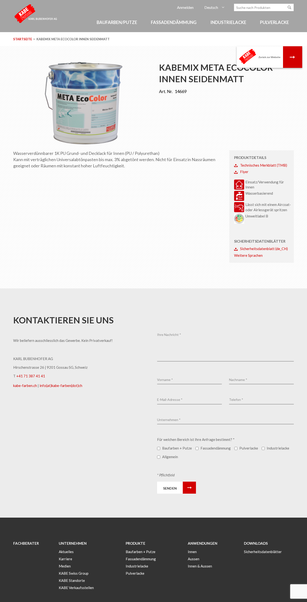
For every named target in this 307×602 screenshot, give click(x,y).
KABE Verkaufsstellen (76, 587)
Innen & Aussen (200, 566)
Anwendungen (202, 543)
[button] (214, 7)
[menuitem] (117, 22)
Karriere (65, 559)
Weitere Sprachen (248, 255)
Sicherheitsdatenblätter (263, 551)
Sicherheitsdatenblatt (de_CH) (264, 248)
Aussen (193, 559)
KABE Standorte (72, 580)
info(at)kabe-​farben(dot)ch (61, 385)
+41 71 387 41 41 (30, 376)
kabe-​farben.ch (25, 385)
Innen (192, 551)
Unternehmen (73, 543)
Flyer (244, 171)
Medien (65, 566)
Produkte (135, 543)
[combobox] (264, 7)
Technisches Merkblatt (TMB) (263, 165)
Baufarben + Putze (140, 551)
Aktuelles (66, 551)
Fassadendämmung (141, 559)
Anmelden (185, 7)
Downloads (256, 543)
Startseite (22, 39)
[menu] (153, 25)
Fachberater (26, 543)
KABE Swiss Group (74, 573)
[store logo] (36, 13)
